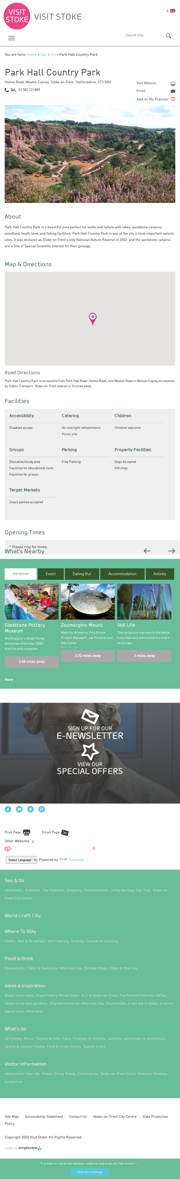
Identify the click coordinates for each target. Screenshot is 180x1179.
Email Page (51, 832)
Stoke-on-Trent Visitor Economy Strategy (134, 1074)
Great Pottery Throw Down (57, 996)
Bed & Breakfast (31, 941)
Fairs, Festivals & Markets (84, 1039)
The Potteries (53, 890)
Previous (147, 551)
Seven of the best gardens (26, 1004)
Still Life (126, 625)
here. (137, 1163)
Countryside (116, 1004)
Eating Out (82, 574)
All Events (13, 1039)
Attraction (21, 574)
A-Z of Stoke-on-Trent (99, 996)
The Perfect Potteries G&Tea (143, 996)
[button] (93, 319)
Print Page (13, 832)
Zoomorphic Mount (82, 625)
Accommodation (122, 574)
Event (51, 574)
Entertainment (96, 890)
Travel (47, 1074)
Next (171, 551)
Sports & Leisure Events (25, 1047)
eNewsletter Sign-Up (22, 1074)
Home (32, 55)
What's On (15, 1029)
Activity (160, 574)
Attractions (14, 890)
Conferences (88, 1074)
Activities (32, 890)
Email (140, 91)
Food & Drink (19, 958)
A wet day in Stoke (143, 1004)
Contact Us (78, 1117)
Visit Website (146, 83)
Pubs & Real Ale (123, 968)
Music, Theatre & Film (42, 1039)
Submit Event (94, 1047)
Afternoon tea (71, 968)
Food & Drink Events (64, 1047)
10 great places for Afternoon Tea (76, 1004)
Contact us (13, 1082)
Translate (76, 860)
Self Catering (58, 941)
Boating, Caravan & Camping (94, 941)
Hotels (10, 941)
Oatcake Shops (96, 968)
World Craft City (23, 915)
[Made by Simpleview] (23, 1149)
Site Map (12, 1117)
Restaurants (15, 968)
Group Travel (64, 1074)
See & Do (48, 55)
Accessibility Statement (44, 1117)
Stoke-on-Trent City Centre (115, 1117)
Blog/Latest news (19, 996)
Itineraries (35, 1012)
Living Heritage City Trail (130, 890)
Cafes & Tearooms (42, 968)
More (9, 680)
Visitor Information (26, 1064)
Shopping (74, 890)
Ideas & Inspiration (25, 985)
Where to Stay (20, 931)
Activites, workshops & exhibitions (136, 1039)
